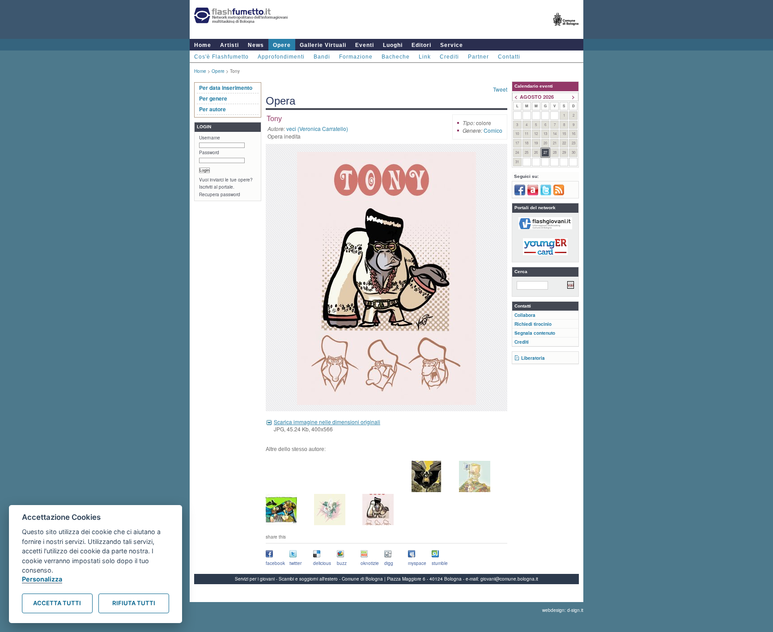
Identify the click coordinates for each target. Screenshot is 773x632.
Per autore (212, 109)
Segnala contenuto (534, 333)
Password (209, 152)
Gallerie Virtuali (323, 45)
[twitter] (545, 193)
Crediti (449, 57)
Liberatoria (533, 358)
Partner (478, 57)
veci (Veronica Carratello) (317, 128)
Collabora (524, 315)
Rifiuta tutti (133, 603)
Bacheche (396, 57)
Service (451, 45)
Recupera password (219, 194)
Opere (282, 45)
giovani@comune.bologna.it (509, 579)
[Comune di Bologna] (566, 29)
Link (425, 57)
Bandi (322, 57)
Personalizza (42, 579)
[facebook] (519, 193)
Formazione (356, 57)
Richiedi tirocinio (533, 324)
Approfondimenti (281, 57)
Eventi (364, 45)
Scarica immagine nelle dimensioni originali (327, 422)
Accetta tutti (57, 603)
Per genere (213, 98)
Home (202, 45)
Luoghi (393, 45)
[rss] (558, 193)
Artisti (229, 45)
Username (209, 138)
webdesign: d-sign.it (562, 610)
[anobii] (532, 193)
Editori (421, 45)
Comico (493, 130)
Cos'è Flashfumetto (221, 57)
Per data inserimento (225, 88)
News (256, 45)
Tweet (500, 89)
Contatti (509, 57)
